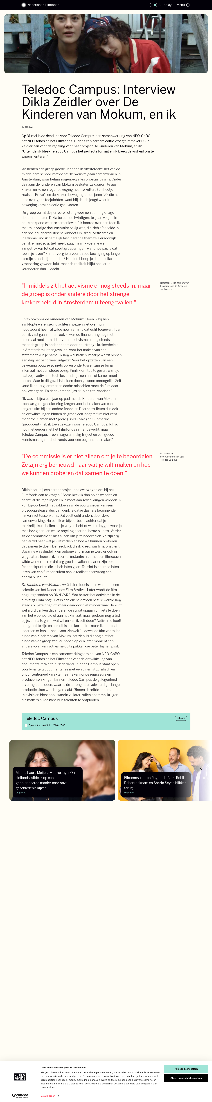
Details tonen (48, 1096)
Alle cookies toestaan (186, 1068)
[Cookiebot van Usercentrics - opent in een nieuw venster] (20, 1096)
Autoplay (165, 5)
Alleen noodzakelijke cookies (186, 1078)
